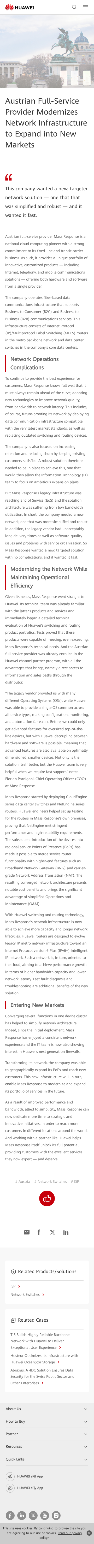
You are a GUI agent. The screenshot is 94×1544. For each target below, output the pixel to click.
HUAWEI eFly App (30, 1488)
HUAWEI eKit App (30, 1476)
